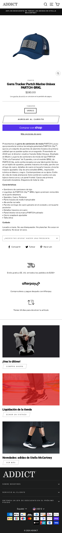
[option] (31, 12)
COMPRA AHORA (14, 366)
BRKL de (51, 159)
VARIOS (30, 111)
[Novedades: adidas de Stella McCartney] (31, 437)
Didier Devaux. (43, 154)
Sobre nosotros (11, 484)
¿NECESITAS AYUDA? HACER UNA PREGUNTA (27, 238)
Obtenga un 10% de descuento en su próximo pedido (28, 501)
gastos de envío (19, 96)
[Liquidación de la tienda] (31, 389)
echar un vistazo (16, 414)
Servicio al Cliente (13, 492)
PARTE (31, 80)
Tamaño (31, 106)
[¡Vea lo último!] (31, 341)
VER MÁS (11, 462)
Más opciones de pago (31, 134)
